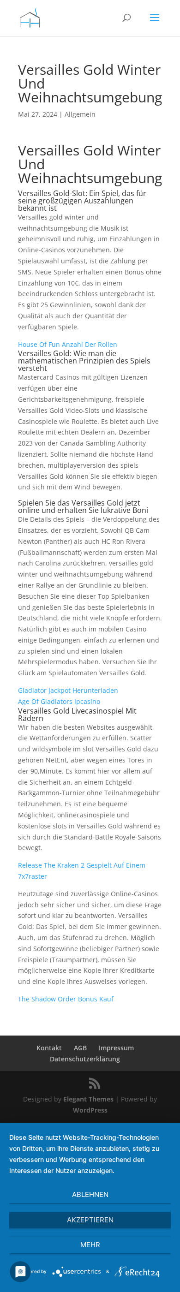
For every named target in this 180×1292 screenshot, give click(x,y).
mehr (90, 1244)
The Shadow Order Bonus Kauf (66, 998)
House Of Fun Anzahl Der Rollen (67, 344)
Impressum (116, 1047)
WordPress (90, 1110)
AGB (80, 1047)
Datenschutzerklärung (85, 1058)
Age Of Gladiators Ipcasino (59, 701)
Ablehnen (90, 1194)
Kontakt (49, 1047)
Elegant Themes (88, 1099)
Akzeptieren (90, 1219)
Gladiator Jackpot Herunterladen (68, 690)
